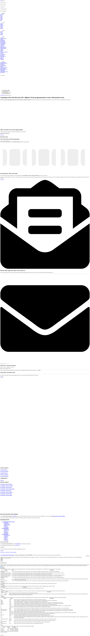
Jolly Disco (2, 52)
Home (1, 0)
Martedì (1, 24)
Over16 (1, 32)
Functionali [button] (2, 581)
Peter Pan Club (6, 529)
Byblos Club (6, 532)
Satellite (1, 51)
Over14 (1, 31)
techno (4, 367)
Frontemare (6, 536)
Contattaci (1, 550)
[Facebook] (2, 512)
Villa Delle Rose (6, 530)
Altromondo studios (3, 38)
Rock (1, 20)
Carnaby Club (6, 537)
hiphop (6, 368)
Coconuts (1, 49)
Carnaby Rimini (2, 54)
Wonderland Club (3, 56)
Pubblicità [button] (1, 595)
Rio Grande (2, 55)
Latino (1, 16)
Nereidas (1, 66)
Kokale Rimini (2, 70)
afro (3, 368)
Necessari (3, 567)
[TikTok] (12, 512)
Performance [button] (2, 584)
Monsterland (2, 58)
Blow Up (1, 53)
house (1, 367)
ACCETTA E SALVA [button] (3, 632)
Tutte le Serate (2, 95)
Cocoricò (1, 37)
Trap (1, 14)
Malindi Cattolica (2, 68)
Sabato (1, 27)
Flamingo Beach (6, 523)
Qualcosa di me (17, 545)
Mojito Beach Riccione (3, 69)
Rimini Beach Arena (3, 47)
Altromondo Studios (7, 535)
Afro (1, 19)
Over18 (1, 33)
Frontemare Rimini (3, 42)
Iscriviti (39, 370)
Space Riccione (2, 43)
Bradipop (1, 50)
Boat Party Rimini (3, 48)
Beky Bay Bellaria (3, 65)
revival (12, 367)
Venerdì (1, 26)
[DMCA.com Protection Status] (3, 554)
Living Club (2, 64)
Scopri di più (2, 179)
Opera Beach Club (7, 524)
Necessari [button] (1, 566)
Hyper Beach (6, 526)
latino (1, 368)
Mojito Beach (6, 522)
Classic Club (2, 45)
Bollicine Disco (6, 533)
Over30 (1, 34)
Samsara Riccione (3, 62)
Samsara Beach (6, 527)
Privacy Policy (2, 552)
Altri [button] (1, 624)
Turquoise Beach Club (3, 63)
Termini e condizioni (13, 552)
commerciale (8, 367)
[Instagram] (7, 512)
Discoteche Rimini (62, 516)
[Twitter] (22, 512)
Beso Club (2, 46)
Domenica (1, 28)
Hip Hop (1, 15)
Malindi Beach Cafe (7, 525)
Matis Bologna (2, 40)
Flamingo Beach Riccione (4, 71)
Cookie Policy (7, 552)
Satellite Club (6, 540)
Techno (1, 18)
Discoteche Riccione (55, 516)
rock (9, 368)
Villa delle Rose (2, 44)
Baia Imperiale (6, 531)
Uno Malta (2, 59)
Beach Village (2, 72)
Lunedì (1, 23)
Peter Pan (1, 39)
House (1, 17)
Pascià (1, 57)
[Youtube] (17, 512)
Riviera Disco (15, 516)
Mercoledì (1, 25)
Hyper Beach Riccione (3, 67)
